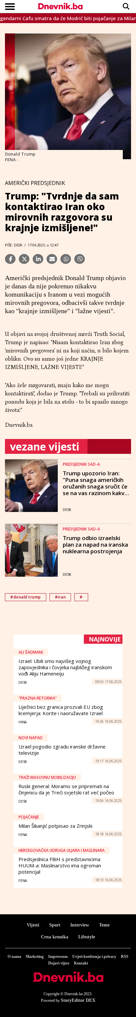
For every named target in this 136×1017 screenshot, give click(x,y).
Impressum (58, 956)
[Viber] (79, 259)
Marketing (35, 956)
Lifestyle (86, 936)
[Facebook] (10, 259)
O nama (14, 956)
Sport (54, 925)
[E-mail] (52, 259)
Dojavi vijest (58, 963)
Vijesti (33, 925)
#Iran (60, 597)
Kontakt (81, 963)
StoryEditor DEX (78, 1000)
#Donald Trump (25, 597)
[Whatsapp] (65, 259)
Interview (79, 925)
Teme (104, 925)
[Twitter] (24, 259)
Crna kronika (54, 936)
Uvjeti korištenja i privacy (94, 956)
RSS (124, 956)
